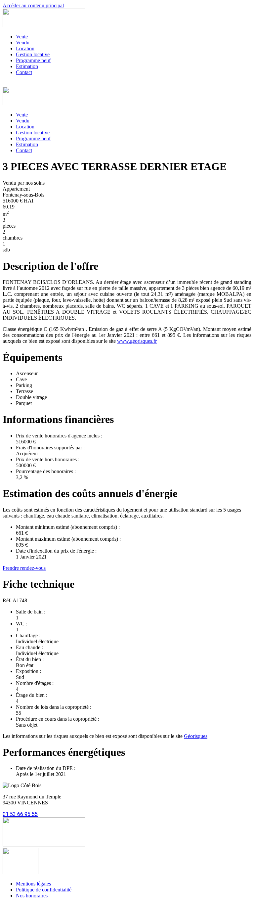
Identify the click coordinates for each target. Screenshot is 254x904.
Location (25, 48)
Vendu (22, 42)
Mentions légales (33, 883)
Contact (24, 72)
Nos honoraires (32, 895)
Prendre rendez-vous (24, 568)
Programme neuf (33, 60)
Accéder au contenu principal (33, 5)
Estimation (27, 66)
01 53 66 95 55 (20, 814)
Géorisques (195, 736)
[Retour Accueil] (44, 25)
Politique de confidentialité (43, 889)
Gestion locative (33, 54)
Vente (22, 36)
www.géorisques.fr (137, 341)
